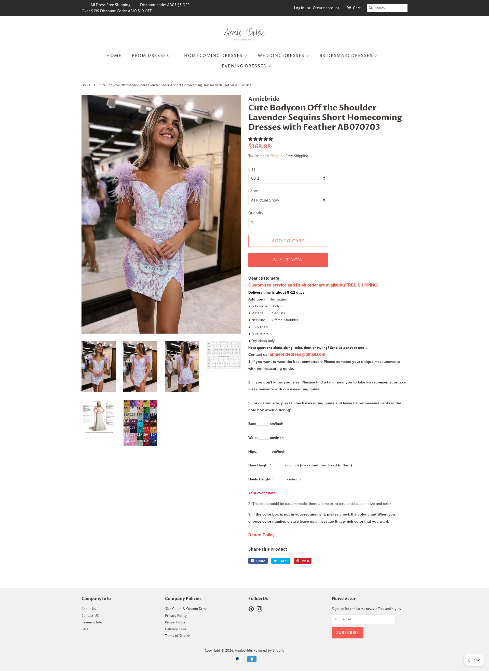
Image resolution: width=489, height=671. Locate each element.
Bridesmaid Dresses (347, 56)
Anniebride (243, 650)
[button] (261, 138)
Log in (299, 8)
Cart (357, 8)
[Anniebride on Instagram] (259, 610)
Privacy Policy (176, 615)
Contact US (90, 615)
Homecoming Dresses (214, 56)
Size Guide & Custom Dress (186, 608)
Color (252, 190)
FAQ (85, 629)
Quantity (255, 212)
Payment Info (92, 622)
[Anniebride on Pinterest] (251, 610)
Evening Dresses (245, 66)
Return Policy (175, 622)
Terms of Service (177, 635)
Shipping (277, 155)
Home (113, 56)
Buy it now (288, 260)
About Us (89, 608)
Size (251, 169)
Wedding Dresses (282, 56)
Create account (326, 8)
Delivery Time (175, 629)
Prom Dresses (151, 56)
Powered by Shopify (268, 650)
